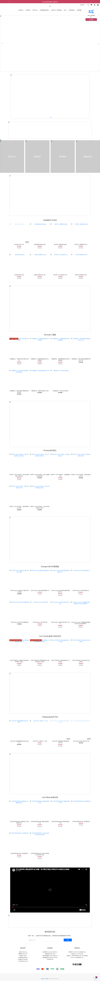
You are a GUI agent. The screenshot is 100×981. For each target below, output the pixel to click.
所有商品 (28, 10)
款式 (65, 10)
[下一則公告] (91, 1)
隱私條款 (43, 978)
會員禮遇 (79, 10)
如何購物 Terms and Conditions (50, 952)
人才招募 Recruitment (23, 961)
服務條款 (47, 978)
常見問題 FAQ (50, 959)
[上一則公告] (9, 1)
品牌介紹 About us (23, 952)
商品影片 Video (22, 955)
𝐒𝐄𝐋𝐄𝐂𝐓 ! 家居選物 (56, 10)
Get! (68, 940)
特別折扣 (21, 10)
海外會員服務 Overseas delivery (50, 955)
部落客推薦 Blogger (22, 957)
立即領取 (91, 19)
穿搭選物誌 (71, 10)
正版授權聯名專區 (44, 10)
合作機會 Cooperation (23, 959)
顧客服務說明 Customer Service (50, 957)
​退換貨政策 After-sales (50, 953)
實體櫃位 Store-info (22, 953)
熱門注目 (35, 10)
